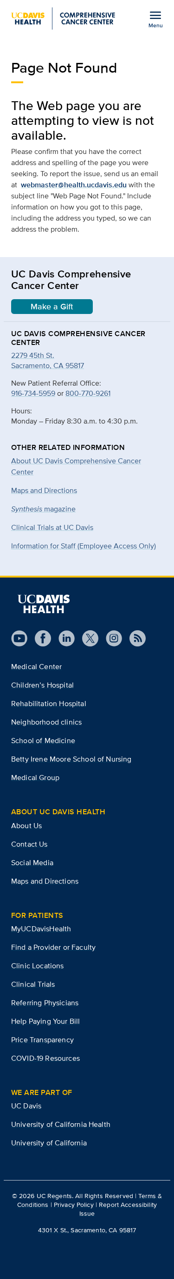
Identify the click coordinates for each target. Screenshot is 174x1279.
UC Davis (26, 1106)
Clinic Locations (37, 965)
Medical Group (35, 777)
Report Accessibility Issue (118, 1209)
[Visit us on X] (86, 638)
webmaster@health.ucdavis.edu (74, 184)
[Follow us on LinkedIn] (63, 638)
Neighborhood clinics (46, 722)
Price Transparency (42, 1039)
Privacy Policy (74, 1204)
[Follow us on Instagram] (110, 638)
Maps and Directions (44, 490)
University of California (49, 1143)
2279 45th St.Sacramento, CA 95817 (47, 360)
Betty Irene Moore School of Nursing (71, 759)
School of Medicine (43, 740)
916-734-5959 (33, 393)
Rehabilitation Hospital (48, 703)
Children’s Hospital (42, 685)
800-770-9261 (87, 393)
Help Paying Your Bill (45, 1021)
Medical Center (36, 666)
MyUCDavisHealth (41, 928)
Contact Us (29, 844)
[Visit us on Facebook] (39, 638)
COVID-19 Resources (45, 1058)
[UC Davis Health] (43, 603)
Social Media (32, 862)
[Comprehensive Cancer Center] (63, 18)
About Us (26, 825)
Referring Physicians (44, 1002)
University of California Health (60, 1124)
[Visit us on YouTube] (19, 638)
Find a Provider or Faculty (53, 947)
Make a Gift (52, 307)
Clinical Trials (33, 984)
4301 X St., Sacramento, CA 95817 (87, 1230)
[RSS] (134, 638)
